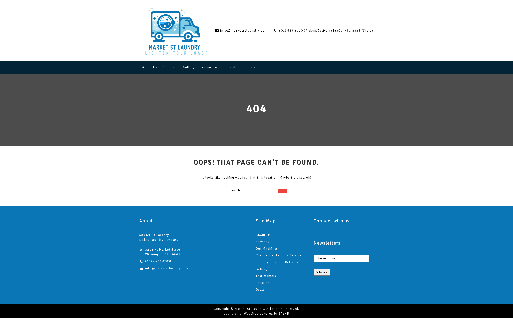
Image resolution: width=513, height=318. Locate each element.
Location (234, 67)
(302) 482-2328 (158, 261)
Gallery (189, 67)
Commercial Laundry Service (279, 255)
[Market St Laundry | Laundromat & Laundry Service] (174, 30)
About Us (149, 67)
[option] (256, 110)
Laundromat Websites (241, 314)
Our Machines (267, 249)
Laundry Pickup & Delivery (277, 262)
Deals (251, 67)
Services (170, 67)
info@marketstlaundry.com (166, 268)
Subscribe (322, 272)
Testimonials (210, 67)
